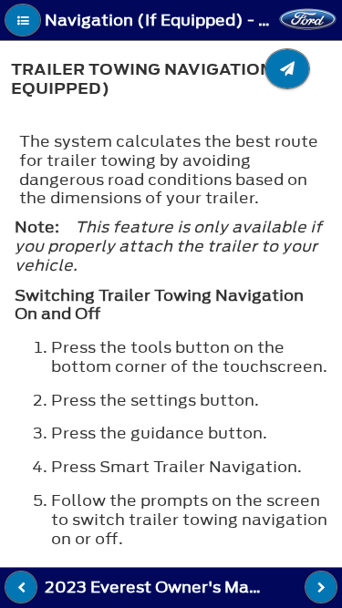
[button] (23, 20)
